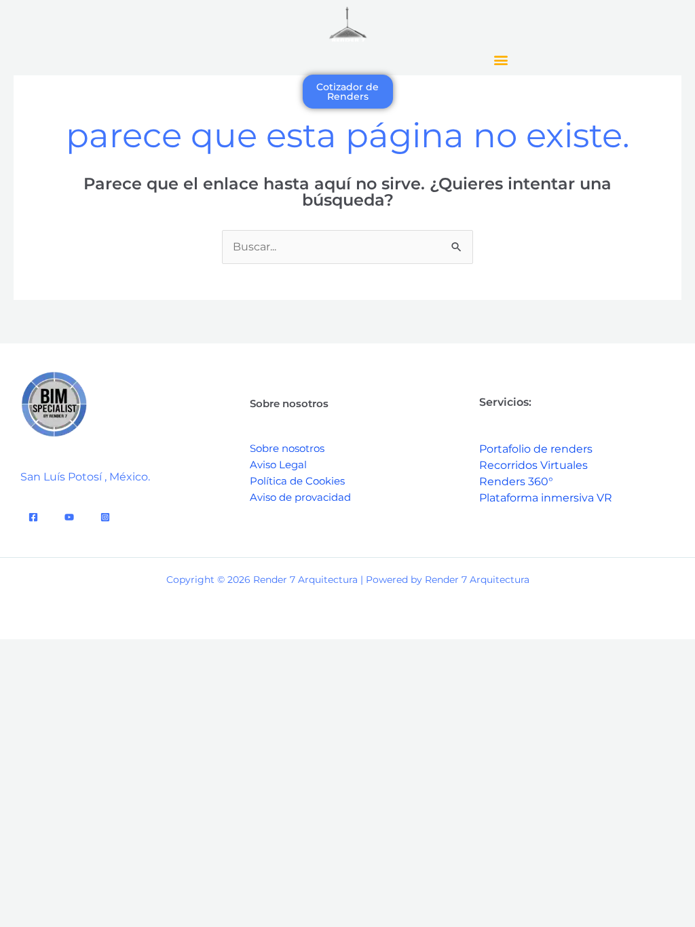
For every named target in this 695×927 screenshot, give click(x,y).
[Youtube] (69, 517)
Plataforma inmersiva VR (545, 497)
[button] (500, 59)
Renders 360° (516, 481)
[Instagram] (105, 517)
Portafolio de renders (536, 448)
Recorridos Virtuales (533, 465)
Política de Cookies (297, 480)
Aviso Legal (278, 464)
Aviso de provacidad (300, 497)
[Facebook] (33, 517)
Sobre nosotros (287, 448)
